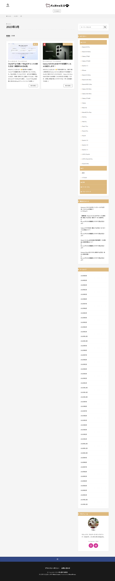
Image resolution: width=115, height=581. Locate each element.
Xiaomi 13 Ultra (86, 75)
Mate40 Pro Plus (86, 112)
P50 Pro (84, 117)
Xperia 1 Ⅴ (85, 65)
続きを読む (33, 85)
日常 (36, 44)
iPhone (84, 70)
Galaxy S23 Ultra (68, 44)
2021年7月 (84, 411)
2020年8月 (84, 462)
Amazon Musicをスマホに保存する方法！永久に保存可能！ (93, 253)
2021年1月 (84, 439)
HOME (9, 16)
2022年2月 (84, 378)
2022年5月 (84, 364)
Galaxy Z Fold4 (86, 98)
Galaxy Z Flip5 (86, 56)
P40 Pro (84, 121)
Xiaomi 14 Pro (86, 47)
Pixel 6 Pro (85, 131)
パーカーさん (86, 187)
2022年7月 (84, 355)
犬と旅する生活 (63, 572)
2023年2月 (84, 327)
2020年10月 (84, 453)
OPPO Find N (86, 154)
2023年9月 (84, 294)
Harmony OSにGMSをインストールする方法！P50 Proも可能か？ (92, 208)
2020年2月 (84, 490)
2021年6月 (84, 415)
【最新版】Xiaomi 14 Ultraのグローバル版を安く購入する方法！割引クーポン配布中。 (93, 216)
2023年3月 (84, 322)
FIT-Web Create (55, 574)
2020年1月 (84, 495)
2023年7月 (84, 303)
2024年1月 (84, 289)
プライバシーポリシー (52, 568)
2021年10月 (84, 397)
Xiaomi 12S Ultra (86, 79)
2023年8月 (84, 299)
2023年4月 (84, 317)
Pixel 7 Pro (85, 126)
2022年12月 (84, 336)
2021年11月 (84, 392)
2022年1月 (84, 383)
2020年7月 (84, 467)
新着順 (8, 35)
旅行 (83, 173)
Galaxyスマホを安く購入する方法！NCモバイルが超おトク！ (93, 229)
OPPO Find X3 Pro (87, 159)
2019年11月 (84, 504)
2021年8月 (84, 406)
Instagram (57, 11)
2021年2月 (84, 434)
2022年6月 (84, 359)
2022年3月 (84, 373)
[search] (105, 27)
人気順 (13, 35)
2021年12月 (84, 387)
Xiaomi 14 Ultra (86, 51)
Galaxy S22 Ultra (86, 93)
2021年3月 (84, 429)
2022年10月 (84, 341)
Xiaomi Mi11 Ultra (87, 84)
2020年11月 (84, 448)
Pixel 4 (84, 135)
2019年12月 (84, 499)
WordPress (72, 574)
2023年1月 (84, 331)
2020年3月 (84, 485)
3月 (21, 16)
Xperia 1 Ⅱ (85, 149)
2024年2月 (84, 285)
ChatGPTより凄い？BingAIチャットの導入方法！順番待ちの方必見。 (23, 65)
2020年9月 (84, 457)
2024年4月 (84, 275)
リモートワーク (86, 191)
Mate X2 (84, 107)
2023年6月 (84, 308)
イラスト (84, 177)
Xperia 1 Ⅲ (85, 145)
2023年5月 (84, 313)
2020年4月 (84, 481)
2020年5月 (84, 476)
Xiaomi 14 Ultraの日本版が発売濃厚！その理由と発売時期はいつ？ (93, 241)
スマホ (84, 42)
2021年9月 (84, 401)
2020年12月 (84, 443)
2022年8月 (84, 350)
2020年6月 (84, 471)
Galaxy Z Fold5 (86, 61)
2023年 (15, 16)
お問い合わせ (65, 568)
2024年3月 (84, 280)
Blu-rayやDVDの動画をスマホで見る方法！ (93, 221)
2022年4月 (84, 369)
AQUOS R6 (85, 163)
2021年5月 (84, 420)
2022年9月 (84, 345)
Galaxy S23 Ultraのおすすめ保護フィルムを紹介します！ (57, 65)
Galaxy (84, 103)
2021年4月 (84, 425)
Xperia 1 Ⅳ (85, 140)
